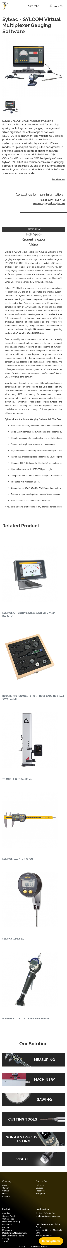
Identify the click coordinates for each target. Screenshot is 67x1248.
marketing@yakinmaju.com (49, 203)
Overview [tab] (34, 229)
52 (63, 199)
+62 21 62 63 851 (49, 199)
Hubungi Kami (51, 1241)
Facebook (40, 1191)
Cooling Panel (8, 1216)
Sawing (5, 1239)
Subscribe (33, 5)
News (4, 1194)
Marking (6, 1227)
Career (5, 1188)
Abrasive (6, 1213)
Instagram (40, 1194)
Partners (6, 1196)
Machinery (7, 1224)
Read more (58, 179)
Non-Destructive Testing (13, 1236)
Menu (60, 5)
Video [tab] (33, 245)
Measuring (7, 1230)
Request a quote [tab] (33, 239)
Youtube (39, 1188)
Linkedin (40, 1185)
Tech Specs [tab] (34, 234)
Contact (5, 1191)
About (4, 1185)
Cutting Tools (8, 1219)
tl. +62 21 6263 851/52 (45, 1213)
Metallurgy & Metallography (14, 1233)
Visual (5, 1241)
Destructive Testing (11, 1222)
